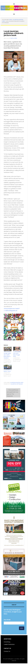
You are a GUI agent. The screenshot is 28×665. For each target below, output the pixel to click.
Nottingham (19, 384)
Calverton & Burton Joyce (16, 382)
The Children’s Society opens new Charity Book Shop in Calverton (7, 355)
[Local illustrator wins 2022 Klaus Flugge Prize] (17, 349)
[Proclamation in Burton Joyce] (8, 367)
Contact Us (7, 651)
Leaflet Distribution (9, 644)
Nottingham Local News (14, 9)
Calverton (13, 384)
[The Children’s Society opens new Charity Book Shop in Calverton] (8, 349)
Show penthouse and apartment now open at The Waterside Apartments (12, 394)
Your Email (7, 619)
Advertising (7, 642)
